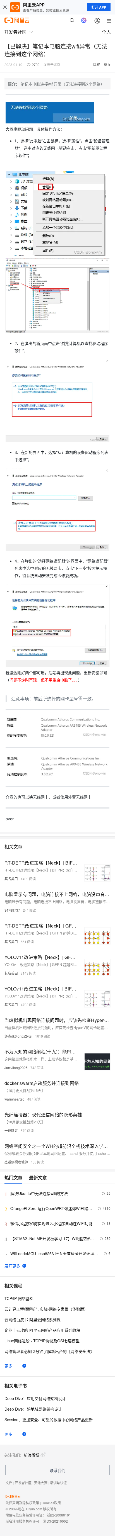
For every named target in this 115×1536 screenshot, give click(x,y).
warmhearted (14, 1099)
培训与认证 (58, 1482)
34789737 (12, 910)
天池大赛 (40, 1482)
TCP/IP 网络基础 (18, 1298)
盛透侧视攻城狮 (16, 1162)
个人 (106, 32)
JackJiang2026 (16, 1067)
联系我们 (57, 1470)
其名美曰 (11, 878)
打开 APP (99, 7)
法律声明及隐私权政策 (22, 1502)
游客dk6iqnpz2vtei (18, 1036)
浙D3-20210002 (55, 1521)
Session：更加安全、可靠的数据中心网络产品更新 (48, 1419)
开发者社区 (23, 1482)
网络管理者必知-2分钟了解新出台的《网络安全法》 (49, 1351)
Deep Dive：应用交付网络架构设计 (35, 1398)
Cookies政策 (51, 1502)
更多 (8, 1366)
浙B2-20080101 (59, 1515)
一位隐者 (11, 1130)
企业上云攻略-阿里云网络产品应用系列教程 (42, 1330)
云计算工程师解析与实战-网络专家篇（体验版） (46, 1309)
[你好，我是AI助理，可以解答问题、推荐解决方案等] (84, 20)
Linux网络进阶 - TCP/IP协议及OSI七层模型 (42, 1340)
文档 (9, 1482)
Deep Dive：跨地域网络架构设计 (33, 1409)
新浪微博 (31, 1455)
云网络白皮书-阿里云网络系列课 (32, 1319)
